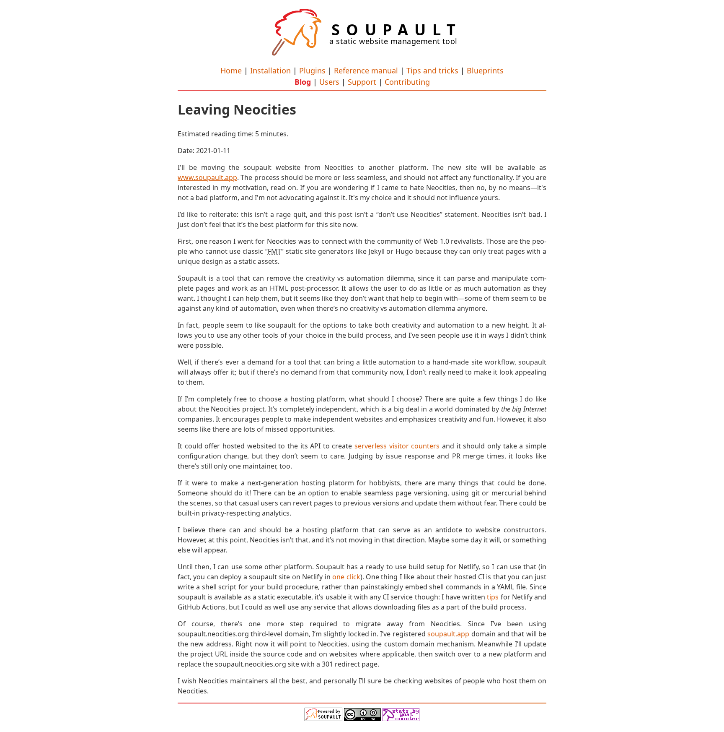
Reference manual (366, 70)
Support (362, 82)
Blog (303, 82)
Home (231, 70)
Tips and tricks (432, 70)
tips (493, 597)
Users (329, 82)
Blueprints (485, 70)
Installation (270, 70)
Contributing (407, 82)
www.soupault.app (207, 177)
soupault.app (448, 633)
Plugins (312, 70)
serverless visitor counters (397, 446)
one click (346, 576)
